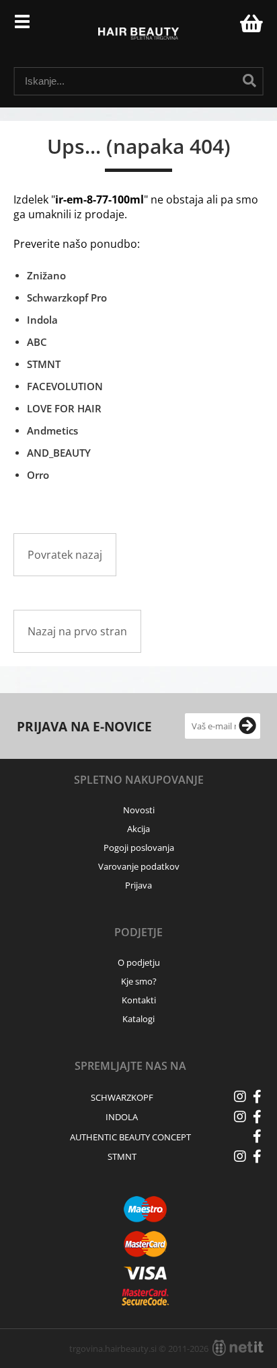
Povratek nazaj (65, 554)
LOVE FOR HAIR (64, 408)
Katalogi (138, 1019)
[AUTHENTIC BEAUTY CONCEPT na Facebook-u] (257, 1136)
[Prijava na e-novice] (247, 726)
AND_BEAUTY (59, 452)
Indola (42, 319)
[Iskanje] (249, 80)
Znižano (46, 275)
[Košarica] (249, 23)
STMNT (44, 364)
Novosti (139, 810)
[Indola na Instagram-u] (240, 1117)
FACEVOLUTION (65, 386)
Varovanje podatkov (139, 866)
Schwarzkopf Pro (67, 297)
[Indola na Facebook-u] (257, 1117)
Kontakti (139, 1000)
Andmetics (52, 430)
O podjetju (139, 962)
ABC (37, 342)
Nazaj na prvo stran (77, 631)
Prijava (222, 26)
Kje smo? (139, 981)
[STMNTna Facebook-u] (257, 1156)
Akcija (138, 829)
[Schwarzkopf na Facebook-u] (257, 1096)
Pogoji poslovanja (139, 847)
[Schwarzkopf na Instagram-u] (240, 1096)
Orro (38, 475)
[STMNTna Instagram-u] (240, 1156)
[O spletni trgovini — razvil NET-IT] (238, 1348)
